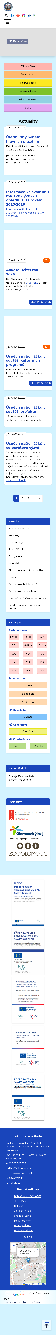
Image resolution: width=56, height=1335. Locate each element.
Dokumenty (16, 542)
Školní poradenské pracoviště (26, 570)
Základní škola (28, 66)
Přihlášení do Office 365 (27, 1196)
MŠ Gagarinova (28, 91)
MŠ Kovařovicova (28, 99)
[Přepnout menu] (7, 22)
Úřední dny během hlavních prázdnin (23, 139)
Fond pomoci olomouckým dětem (24, 607)
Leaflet (27, 1284)
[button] (28, 1260)
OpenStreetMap (39, 1284)
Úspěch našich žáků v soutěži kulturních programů (25, 360)
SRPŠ (28, 108)
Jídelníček (20, 1201)
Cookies (37, 1302)
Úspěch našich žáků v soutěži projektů (25, 409)
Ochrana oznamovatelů (22, 591)
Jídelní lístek (16, 549)
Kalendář (14, 563)
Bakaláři (18, 1206)
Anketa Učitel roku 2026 (23, 272)
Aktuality (14, 521)
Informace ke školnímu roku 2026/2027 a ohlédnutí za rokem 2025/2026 (27, 198)
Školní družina (28, 74)
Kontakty (14, 535)
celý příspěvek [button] (40, 302)
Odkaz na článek (16, 480)
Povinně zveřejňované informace (28, 598)
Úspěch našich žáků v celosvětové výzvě (25, 445)
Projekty (14, 577)
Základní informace (20, 528)
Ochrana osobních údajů (23, 584)
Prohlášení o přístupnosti (18, 1302)
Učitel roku (31, 282)
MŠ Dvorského (18, 41)
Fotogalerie (15, 556)
